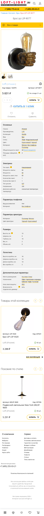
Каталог (12, 13)
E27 (23, 184)
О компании (8, 434)
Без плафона (32, 145)
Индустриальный (32, 140)
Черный (34, 142)
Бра (17, 13)
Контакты (5, 438)
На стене (25, 277)
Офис (24, 279)
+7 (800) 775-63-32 (12, 9)
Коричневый (26, 142)
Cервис (27, 434)
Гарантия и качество (31, 443)
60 (22, 173)
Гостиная (35, 282)
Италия (11, 84)
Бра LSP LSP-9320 (10, 336)
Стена (30, 277)
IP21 (23, 284)
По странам (6, 443)
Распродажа (6, 445)
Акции (4, 450)
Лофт (23, 140)
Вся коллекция (33, 357)
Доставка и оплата (30, 438)
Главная (4, 13)
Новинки (5, 448)
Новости (27, 455)
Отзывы (26, 452)
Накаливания (26, 167)
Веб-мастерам (29, 448)
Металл (24, 145)
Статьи (26, 457)
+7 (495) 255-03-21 (32, 9)
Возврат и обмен (29, 445)
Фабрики (5, 440)
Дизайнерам (28, 450)
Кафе (30, 282)
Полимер (25, 147)
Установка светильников (32, 440)
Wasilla (24, 134)
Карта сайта (6, 452)
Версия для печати (40, 84)
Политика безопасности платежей (22, 473)
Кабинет (24, 282)
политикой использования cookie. (22, 488)
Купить (32, 100)
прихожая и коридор (33, 279)
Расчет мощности (30, 150)
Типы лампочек (29, 459)
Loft (4, 83)
